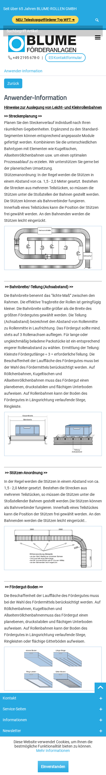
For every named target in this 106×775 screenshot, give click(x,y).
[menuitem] (24, 72)
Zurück (13, 83)
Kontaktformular (67, 57)
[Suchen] (97, 20)
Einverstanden (53, 766)
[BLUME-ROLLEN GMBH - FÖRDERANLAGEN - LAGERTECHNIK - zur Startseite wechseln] (42, 43)
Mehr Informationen (53, 750)
